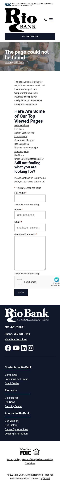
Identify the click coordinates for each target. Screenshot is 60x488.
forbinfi (46, 478)
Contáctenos (20, 136)
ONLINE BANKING (30, 36)
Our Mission (11, 420)
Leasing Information (16, 433)
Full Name (20, 192)
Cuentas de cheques (24, 140)
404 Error (19, 62)
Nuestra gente (21, 151)
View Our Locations (16, 339)
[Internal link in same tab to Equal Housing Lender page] (36, 452)
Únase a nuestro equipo (26, 147)
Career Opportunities (16, 429)
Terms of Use (28, 459)
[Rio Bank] (21, 20)
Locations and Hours (16, 379)
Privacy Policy (13, 459)
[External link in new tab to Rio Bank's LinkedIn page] (24, 348)
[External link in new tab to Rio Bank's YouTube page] (16, 348)
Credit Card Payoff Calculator (29, 158)
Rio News (19, 155)
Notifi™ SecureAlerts (24, 132)
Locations (19, 129)
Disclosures (11, 397)
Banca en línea (21, 125)
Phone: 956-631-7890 (17, 334)
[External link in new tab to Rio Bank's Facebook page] (8, 348)
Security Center (13, 406)
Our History (11, 425)
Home (8, 62)
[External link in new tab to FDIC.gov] (25, 452)
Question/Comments (25, 234)
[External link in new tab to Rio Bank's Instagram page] (30, 348)
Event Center (12, 383)
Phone (18, 209)
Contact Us (11, 374)
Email (18, 221)
